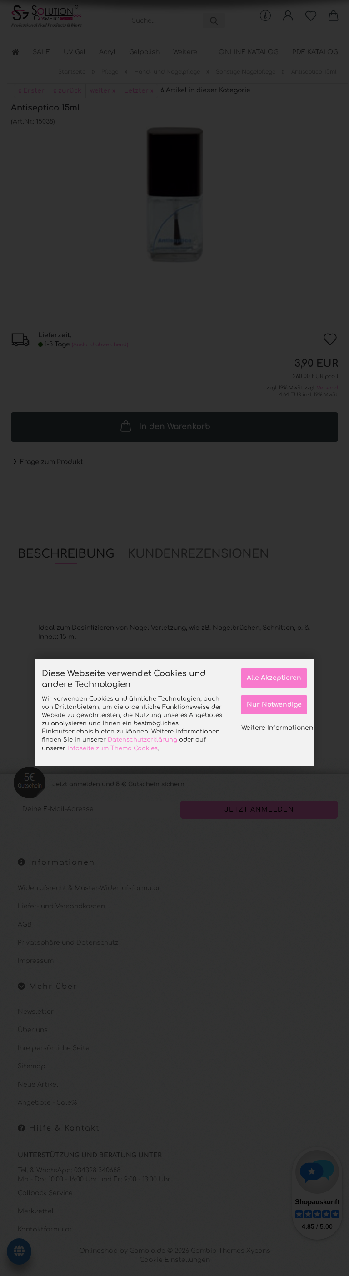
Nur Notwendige (274, 704)
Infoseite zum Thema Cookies (112, 748)
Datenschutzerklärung (142, 740)
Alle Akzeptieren (274, 677)
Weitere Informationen (277, 727)
